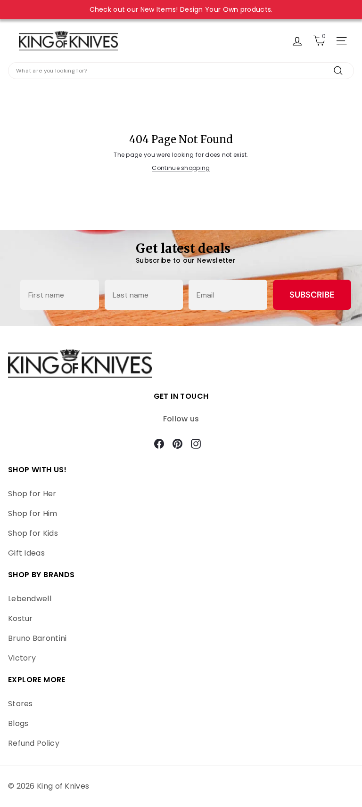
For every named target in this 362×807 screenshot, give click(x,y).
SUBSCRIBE (311, 294)
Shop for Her (32, 493)
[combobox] (181, 70)
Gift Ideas (26, 553)
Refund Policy (33, 743)
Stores (20, 703)
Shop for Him (33, 513)
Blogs (18, 723)
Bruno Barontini (37, 638)
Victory (22, 658)
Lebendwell (29, 598)
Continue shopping (181, 168)
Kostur (20, 618)
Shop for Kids (33, 533)
